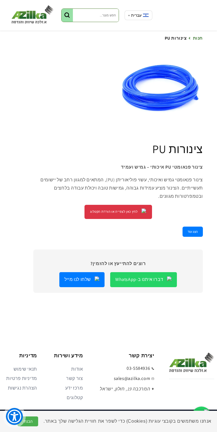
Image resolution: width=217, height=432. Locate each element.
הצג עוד (193, 231)
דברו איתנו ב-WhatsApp (139, 279)
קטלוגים (75, 398)
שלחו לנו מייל (77, 279)
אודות (77, 369)
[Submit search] (67, 15)
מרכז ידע (74, 388)
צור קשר (74, 378)
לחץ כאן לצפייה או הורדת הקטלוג (114, 212)
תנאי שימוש (25, 369)
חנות (198, 38)
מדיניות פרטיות (21, 378)
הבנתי (27, 421)
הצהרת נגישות (22, 388)
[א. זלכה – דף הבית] (191, 364)
